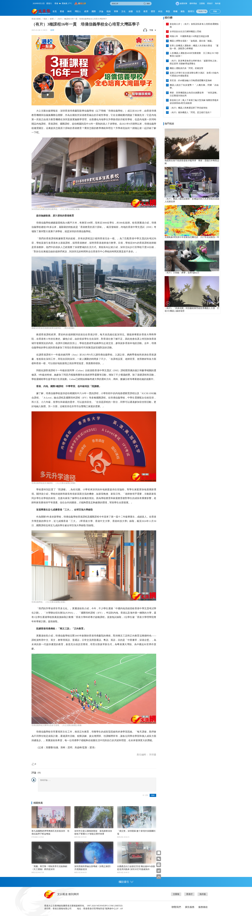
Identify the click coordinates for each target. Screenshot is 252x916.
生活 (138, 11)
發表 (153, 795)
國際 (94, 11)
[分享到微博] (158, 870)
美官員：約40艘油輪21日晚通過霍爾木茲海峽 (191, 80)
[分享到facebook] (158, 864)
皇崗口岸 (82, 3)
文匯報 (202, 3)
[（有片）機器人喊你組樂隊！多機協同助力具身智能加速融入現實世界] (192, 182)
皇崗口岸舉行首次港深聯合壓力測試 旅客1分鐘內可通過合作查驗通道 (194, 74)
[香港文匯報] (41, 11)
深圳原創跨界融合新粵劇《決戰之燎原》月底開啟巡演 (93, 867)
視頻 (108, 11)
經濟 (86, 11)
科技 (160, 11)
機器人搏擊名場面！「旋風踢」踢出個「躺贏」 (192, 41)
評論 (101, 11)
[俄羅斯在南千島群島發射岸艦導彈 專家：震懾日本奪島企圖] (192, 144)
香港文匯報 (36, 19)
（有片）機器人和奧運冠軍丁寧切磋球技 (189, 108)
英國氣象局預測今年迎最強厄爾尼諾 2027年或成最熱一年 (192, 237)
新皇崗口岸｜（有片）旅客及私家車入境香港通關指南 (194, 25)
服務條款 (203, 907)
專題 (168, 11)
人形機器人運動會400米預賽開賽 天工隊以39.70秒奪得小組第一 (194, 54)
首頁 (54, 11)
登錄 (215, 11)
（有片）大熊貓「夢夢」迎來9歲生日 (182, 273)
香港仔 (210, 3)
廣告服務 (189, 907)
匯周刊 (191, 11)
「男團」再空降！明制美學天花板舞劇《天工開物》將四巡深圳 (49, 867)
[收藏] (158, 853)
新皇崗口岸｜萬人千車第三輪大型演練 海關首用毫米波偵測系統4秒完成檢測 (194, 101)
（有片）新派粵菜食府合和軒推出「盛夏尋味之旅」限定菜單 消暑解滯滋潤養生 (194, 62)
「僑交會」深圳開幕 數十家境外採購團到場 (136, 832)
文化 (123, 11)
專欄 (175, 11)
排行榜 (168, 17)
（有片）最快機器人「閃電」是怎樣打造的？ (191, 112)
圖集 (183, 11)
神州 (69, 11)
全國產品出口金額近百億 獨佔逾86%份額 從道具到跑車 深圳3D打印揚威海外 (136, 867)
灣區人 (78, 11)
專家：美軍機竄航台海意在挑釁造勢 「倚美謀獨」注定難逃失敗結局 (194, 94)
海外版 (217, 3)
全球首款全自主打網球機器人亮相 (185, 31)
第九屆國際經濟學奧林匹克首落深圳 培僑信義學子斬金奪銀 (50, 832)
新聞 (52, 19)
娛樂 (131, 11)
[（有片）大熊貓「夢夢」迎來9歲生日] (192, 256)
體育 (153, 11)
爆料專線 (193, 3)
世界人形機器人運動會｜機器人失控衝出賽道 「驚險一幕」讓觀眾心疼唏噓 (194, 47)
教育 (145, 11)
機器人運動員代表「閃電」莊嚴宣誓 (186, 68)
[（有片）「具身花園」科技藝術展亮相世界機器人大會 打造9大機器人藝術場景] (192, 291)
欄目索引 (124, 881)
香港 (62, 11)
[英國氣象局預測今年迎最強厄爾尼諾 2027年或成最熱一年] (192, 220)
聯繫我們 (176, 907)
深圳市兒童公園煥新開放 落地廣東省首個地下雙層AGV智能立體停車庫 (93, 832)
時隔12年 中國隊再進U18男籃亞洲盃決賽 (189, 36)
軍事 (116, 11)
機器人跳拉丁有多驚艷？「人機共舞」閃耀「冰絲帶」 (194, 86)
